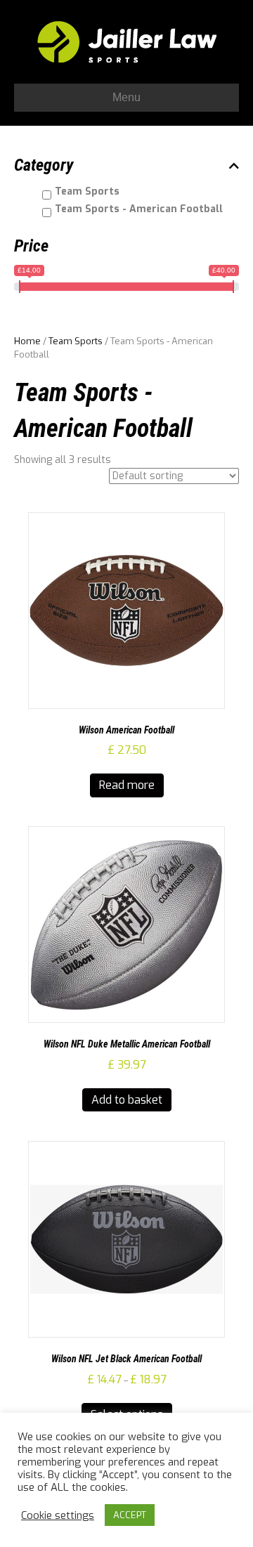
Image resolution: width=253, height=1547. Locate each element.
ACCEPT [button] (129, 1515)
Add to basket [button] (126, 1099)
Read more (127, 785)
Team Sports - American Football (139, 209)
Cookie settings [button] (57, 1515)
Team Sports (75, 341)
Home (27, 341)
